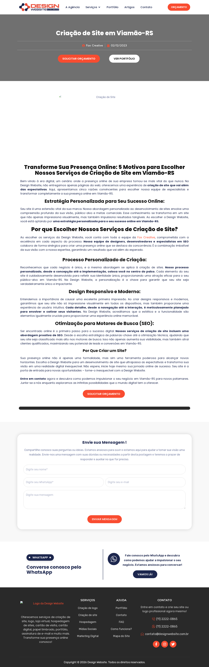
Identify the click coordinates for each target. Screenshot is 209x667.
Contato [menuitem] (146, 7)
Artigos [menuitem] (129, 7)
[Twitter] (173, 644)
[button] (99, 7)
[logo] (39, 7)
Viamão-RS (158, 173)
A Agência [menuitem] (72, 7)
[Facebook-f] (156, 644)
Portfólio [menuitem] (112, 7)
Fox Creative (146, 237)
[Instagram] (164, 644)
